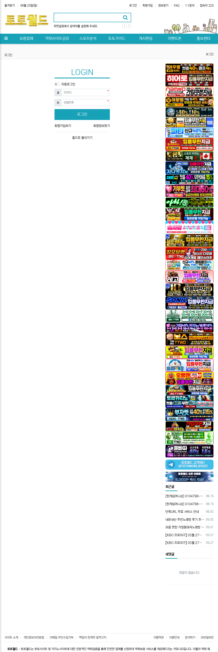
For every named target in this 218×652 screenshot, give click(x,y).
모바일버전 (207, 637)
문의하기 (190, 637)
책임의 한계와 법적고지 (92, 637)
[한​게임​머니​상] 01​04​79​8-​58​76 (184, 496)
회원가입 (147, 5)
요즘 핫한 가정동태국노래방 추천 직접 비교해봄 (184, 527)
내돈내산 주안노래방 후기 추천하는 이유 (184, 519)
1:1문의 (189, 5)
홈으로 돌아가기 (82, 138)
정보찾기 (163, 5)
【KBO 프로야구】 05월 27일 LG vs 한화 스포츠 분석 (184, 535)
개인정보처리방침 (34, 637)
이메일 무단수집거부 (61, 637)
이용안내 (174, 637)
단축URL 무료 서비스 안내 (182, 512)
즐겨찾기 (9, 5)
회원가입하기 (62, 126)
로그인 (133, 5)
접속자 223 (207, 5)
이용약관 (158, 637)
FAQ (176, 5)
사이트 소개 (11, 637)
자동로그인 (68, 84)
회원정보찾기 (101, 126)
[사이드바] (6, 39)
